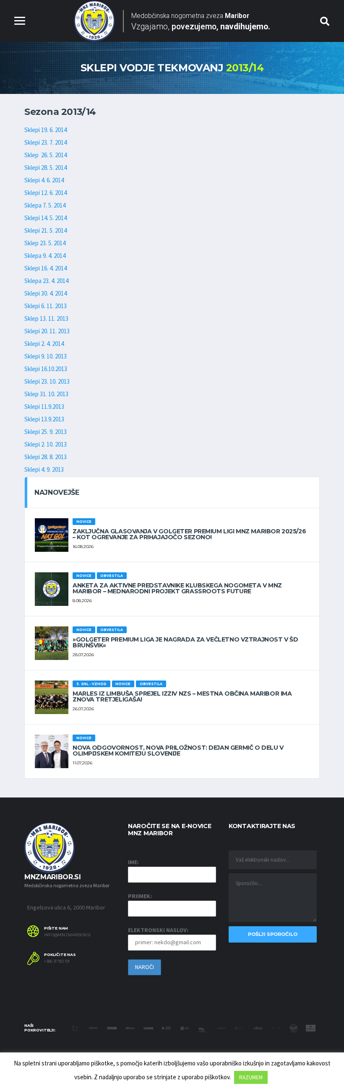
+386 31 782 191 (57, 961)
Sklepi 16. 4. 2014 (45, 268)
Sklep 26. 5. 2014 (45, 155)
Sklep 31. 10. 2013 (46, 394)
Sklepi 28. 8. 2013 (45, 457)
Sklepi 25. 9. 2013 (45, 432)
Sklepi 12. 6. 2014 (45, 193)
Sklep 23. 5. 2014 (44, 243)
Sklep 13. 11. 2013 (46, 318)
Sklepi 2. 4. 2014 (44, 344)
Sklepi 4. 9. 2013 (44, 469)
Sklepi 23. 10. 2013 (47, 381)
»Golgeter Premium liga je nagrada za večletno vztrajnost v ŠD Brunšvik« (185, 642)
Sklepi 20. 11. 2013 (47, 331)
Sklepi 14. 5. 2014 (45, 218)
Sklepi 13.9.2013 (44, 419)
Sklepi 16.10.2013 (45, 369)
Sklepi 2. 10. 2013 (45, 444)
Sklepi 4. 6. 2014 (44, 180)
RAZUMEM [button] (251, 1077)
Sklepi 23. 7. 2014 (45, 142)
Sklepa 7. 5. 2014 (44, 205)
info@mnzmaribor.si (67, 935)
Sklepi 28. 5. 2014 (45, 167)
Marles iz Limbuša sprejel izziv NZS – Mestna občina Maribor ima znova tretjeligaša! (182, 696)
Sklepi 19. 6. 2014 (45, 130)
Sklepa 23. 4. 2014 (46, 281)
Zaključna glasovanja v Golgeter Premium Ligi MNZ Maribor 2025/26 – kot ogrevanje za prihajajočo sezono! (189, 534)
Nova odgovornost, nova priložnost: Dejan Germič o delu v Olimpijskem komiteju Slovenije (178, 750)
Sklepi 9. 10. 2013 (45, 356)
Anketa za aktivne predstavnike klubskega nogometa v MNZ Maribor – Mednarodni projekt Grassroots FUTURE (177, 588)
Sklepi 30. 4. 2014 (45, 293)
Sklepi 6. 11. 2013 (45, 306)
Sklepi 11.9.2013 (44, 406)
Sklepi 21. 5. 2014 (45, 230)
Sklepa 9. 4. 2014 (44, 256)
